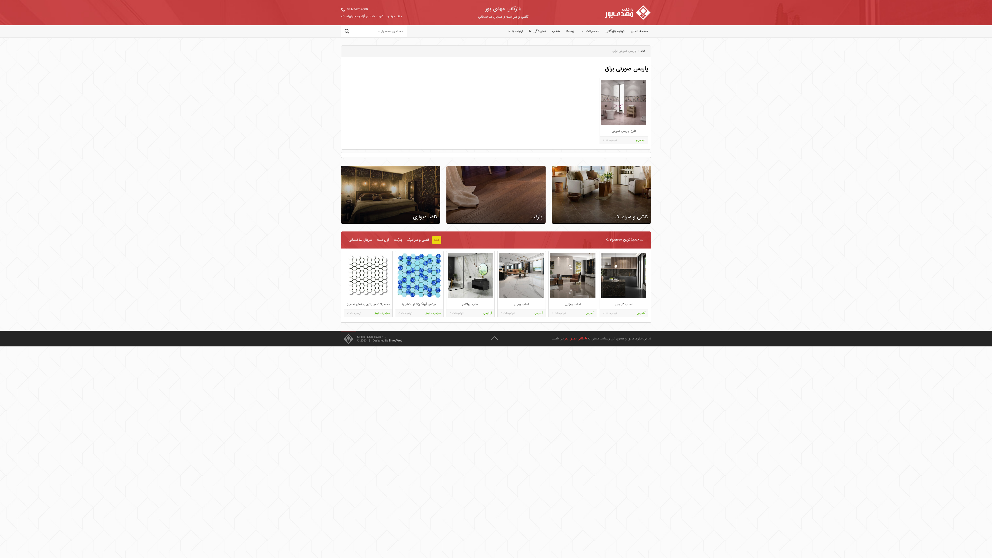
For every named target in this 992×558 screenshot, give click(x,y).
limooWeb (395, 340)
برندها (570, 31)
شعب (556, 31)
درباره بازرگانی (615, 31)
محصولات (592, 31)
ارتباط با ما (515, 31)
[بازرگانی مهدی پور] (628, 12)
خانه (643, 51)
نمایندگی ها (537, 31)
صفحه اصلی (639, 31)
